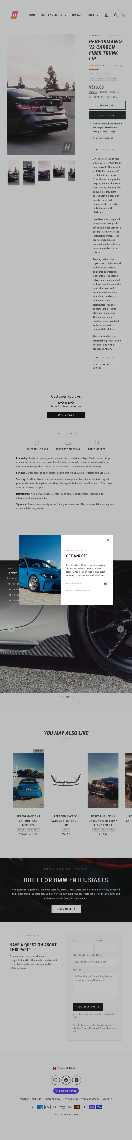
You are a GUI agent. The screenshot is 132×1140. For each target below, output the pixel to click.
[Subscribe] (105, 583)
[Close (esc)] (107, 540)
